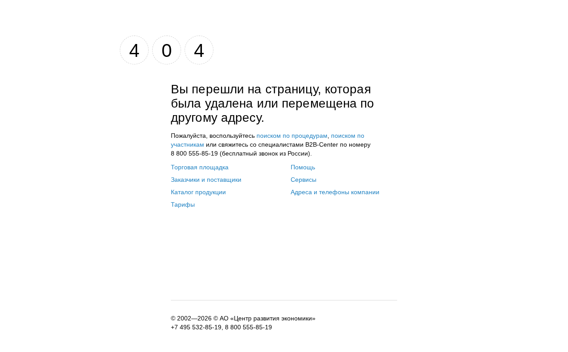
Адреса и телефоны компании (335, 192)
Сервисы (303, 179)
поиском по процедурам (291, 135)
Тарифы (183, 204)
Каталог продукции (198, 192)
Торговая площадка (200, 167)
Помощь (303, 167)
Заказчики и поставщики (206, 179)
